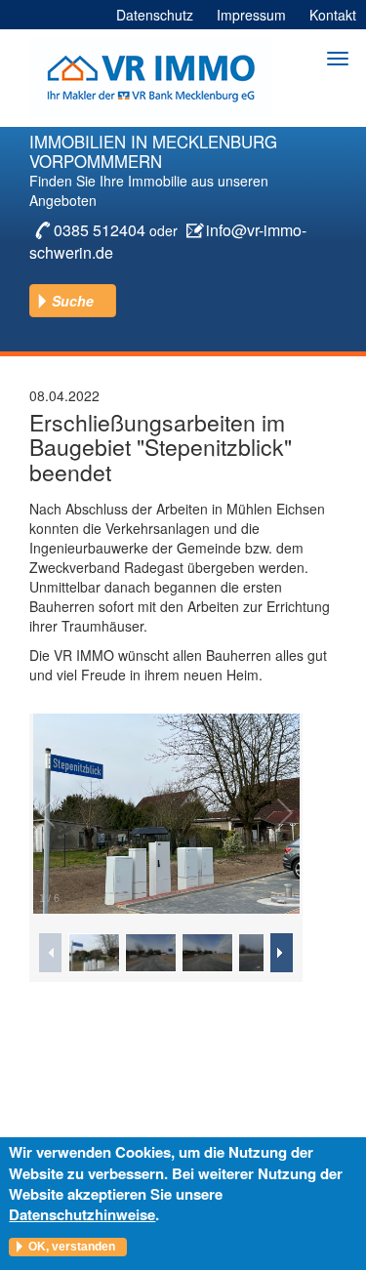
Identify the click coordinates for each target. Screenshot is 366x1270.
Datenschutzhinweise (82, 1214)
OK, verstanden (71, 1246)
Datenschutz (154, 14)
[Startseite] (151, 77)
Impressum (251, 14)
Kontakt (332, 14)
